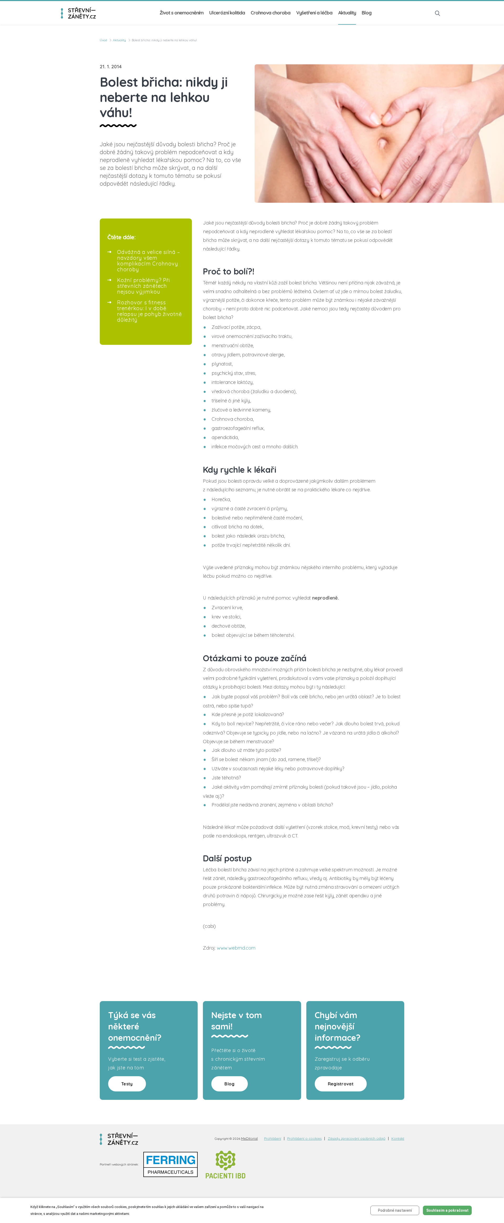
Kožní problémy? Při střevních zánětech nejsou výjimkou (143, 286)
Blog (366, 13)
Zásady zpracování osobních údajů (356, 1138)
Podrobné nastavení (395, 1210)
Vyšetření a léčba (314, 13)
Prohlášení (272, 1138)
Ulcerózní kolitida (227, 13)
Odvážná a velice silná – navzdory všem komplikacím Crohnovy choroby (148, 261)
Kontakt (397, 1138)
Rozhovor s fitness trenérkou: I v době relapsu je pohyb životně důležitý (149, 311)
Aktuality (347, 13)
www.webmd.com (236, 948)
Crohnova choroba (270, 13)
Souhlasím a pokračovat (447, 1210)
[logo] (78, 12)
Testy (127, 1083)
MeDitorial (249, 1138)
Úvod (103, 40)
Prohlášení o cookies (304, 1138)
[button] (437, 13)
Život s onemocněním (181, 13)
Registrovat (341, 1083)
